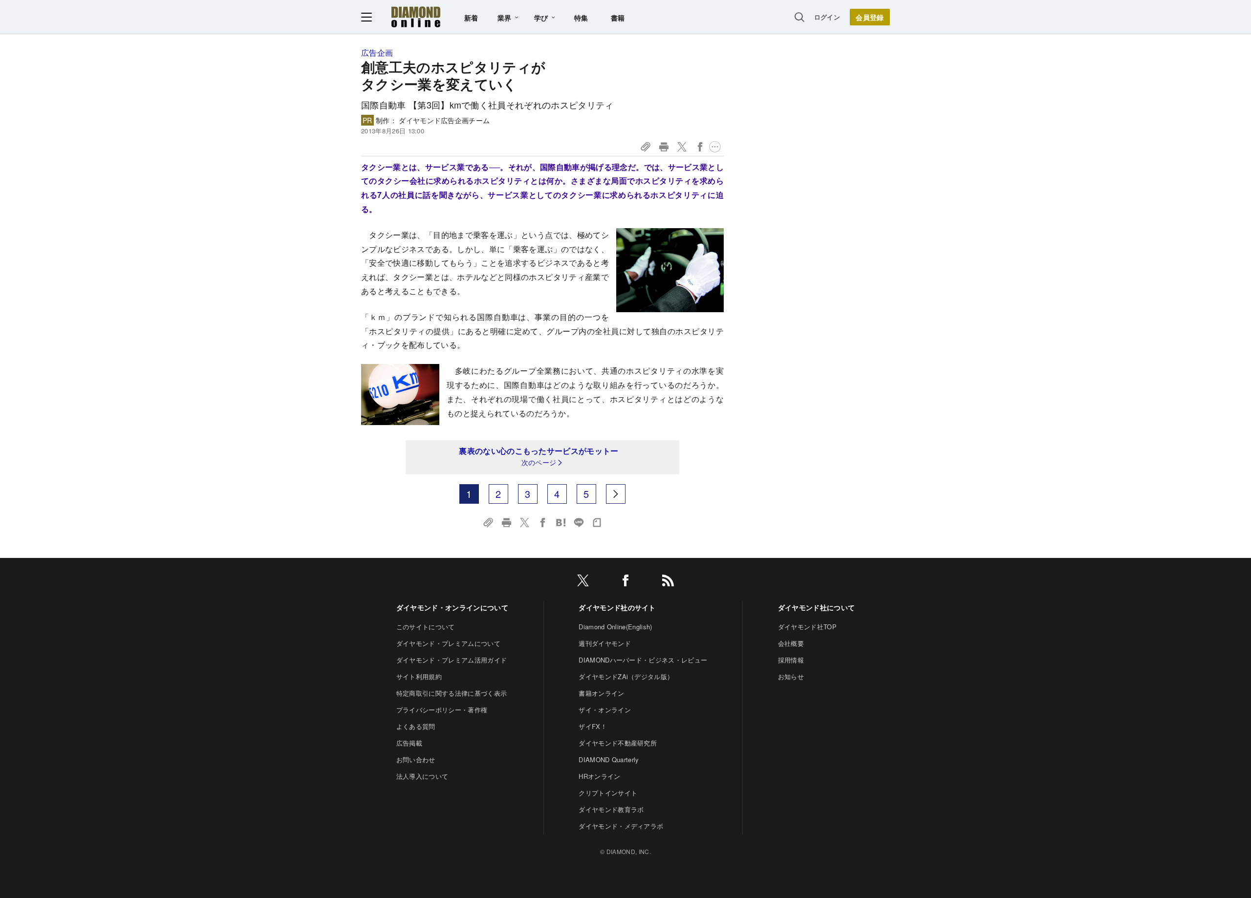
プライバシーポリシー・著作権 (441, 709)
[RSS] (668, 582)
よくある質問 (415, 726)
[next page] (616, 494)
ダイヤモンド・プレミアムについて (448, 643)
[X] (583, 582)
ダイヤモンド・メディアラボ (621, 826)
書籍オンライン (601, 693)
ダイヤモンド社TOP (807, 626)
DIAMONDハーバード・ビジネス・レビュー (643, 659)
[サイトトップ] (415, 16)
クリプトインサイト (608, 792)
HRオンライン (599, 776)
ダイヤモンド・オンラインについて (452, 607)
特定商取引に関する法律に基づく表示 (451, 693)
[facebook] (625, 582)
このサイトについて (425, 626)
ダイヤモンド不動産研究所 (618, 743)
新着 (471, 17)
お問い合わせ (415, 759)
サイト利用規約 (419, 676)
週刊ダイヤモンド (605, 643)
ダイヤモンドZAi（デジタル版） (626, 676)
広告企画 (377, 52)
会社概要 (791, 643)
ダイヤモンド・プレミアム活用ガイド (451, 659)
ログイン (827, 17)
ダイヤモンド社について (816, 607)
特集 (581, 17)
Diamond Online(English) (615, 626)
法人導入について (422, 776)
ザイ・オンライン (605, 709)
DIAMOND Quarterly (609, 759)
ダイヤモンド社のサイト (617, 607)
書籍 (618, 17)
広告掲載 (409, 743)
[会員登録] (870, 17)
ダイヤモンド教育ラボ (611, 809)
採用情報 (791, 659)
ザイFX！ (593, 726)
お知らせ (791, 676)
